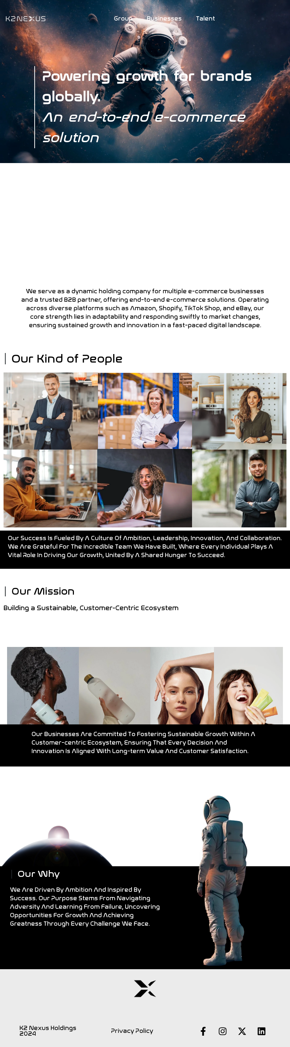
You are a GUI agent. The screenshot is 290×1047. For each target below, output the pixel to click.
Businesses (164, 18)
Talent (205, 18)
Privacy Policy (132, 1031)
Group (123, 18)
